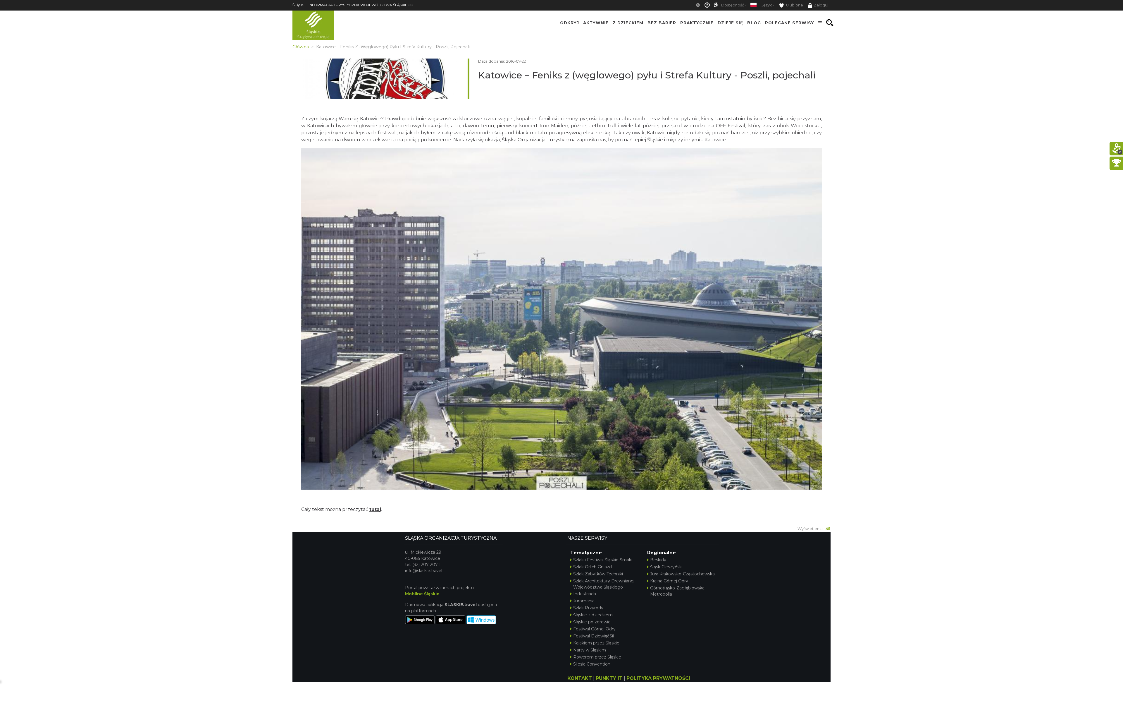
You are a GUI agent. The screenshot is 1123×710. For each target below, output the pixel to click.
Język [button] (767, 5)
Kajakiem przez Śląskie (596, 643)
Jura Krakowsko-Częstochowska (682, 574)
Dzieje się (730, 22)
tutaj (375, 509)
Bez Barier (661, 22)
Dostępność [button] (732, 5)
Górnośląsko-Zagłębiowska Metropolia (677, 591)
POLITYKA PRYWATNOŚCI (658, 678)
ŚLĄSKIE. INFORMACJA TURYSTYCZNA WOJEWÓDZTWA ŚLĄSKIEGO (353, 5)
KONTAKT (579, 678)
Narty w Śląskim (589, 650)
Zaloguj (821, 5)
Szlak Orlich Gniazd (592, 567)
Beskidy (658, 559)
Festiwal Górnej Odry (594, 629)
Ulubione (794, 5)
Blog (754, 22)
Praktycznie (697, 22)
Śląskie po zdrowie (592, 622)
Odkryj (569, 22)
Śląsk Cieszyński (666, 567)
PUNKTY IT (609, 678)
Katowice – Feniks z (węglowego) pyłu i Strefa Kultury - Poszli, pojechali (646, 75)
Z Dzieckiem (628, 22)
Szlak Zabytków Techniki (598, 574)
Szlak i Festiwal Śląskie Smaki (602, 559)
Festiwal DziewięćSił (593, 636)
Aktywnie (596, 22)
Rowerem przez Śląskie (597, 657)
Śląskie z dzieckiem (593, 615)
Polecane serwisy (789, 22)
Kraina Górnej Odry (669, 581)
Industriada (584, 593)
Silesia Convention (591, 664)
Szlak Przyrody (588, 607)
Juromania (584, 600)
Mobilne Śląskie (422, 593)
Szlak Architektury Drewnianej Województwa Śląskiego (603, 584)
